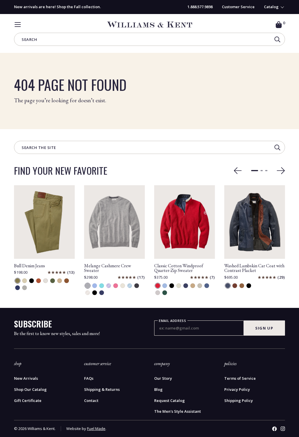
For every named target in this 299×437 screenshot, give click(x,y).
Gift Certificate (27, 400)
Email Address (172, 320)
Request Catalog (169, 400)
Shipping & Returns (102, 389)
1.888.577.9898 (200, 6)
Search (29, 40)
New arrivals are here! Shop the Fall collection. (57, 6)
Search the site (39, 148)
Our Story (163, 378)
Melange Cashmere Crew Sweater (107, 268)
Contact (91, 400)
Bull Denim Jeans (29, 266)
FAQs (88, 378)
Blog (158, 389)
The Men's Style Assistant (177, 411)
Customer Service (238, 6)
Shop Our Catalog (30, 389)
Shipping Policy (238, 400)
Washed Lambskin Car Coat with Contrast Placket (254, 268)
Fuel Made (96, 428)
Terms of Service (240, 378)
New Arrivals (26, 378)
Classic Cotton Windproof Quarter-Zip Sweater (178, 268)
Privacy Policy (237, 389)
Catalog (271, 6)
